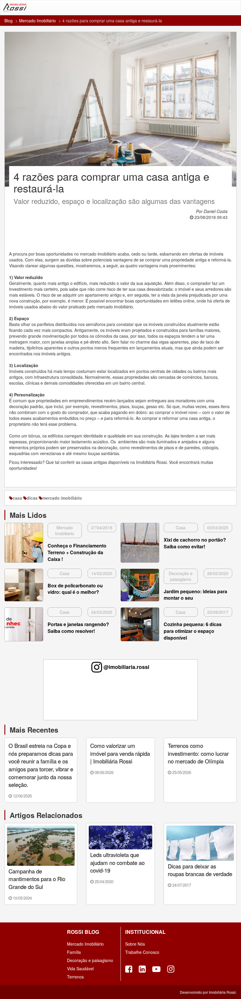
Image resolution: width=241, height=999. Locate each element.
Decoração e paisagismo (90, 960)
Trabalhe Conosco (142, 952)
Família (74, 952)
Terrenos (75, 977)
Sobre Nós (135, 944)
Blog (8, 20)
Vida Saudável (80, 968)
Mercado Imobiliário (37, 20)
